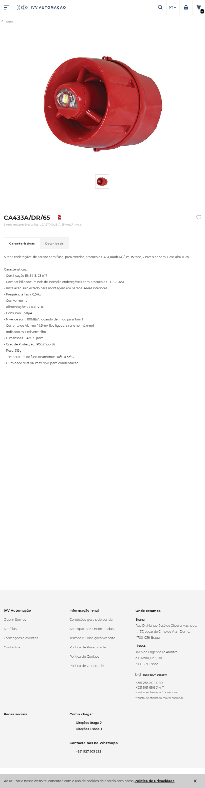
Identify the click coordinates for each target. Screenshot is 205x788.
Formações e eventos (21, 638)
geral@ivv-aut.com (155, 674)
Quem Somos (15, 619)
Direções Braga (88, 723)
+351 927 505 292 (87, 751)
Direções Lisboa (88, 729)
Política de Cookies (84, 656)
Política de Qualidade (87, 666)
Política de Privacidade (88, 647)
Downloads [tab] (54, 243)
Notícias (10, 629)
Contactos (12, 647)
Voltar (10, 21)
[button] (173, 7)
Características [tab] (22, 243)
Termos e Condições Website (92, 638)
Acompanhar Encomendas (92, 629)
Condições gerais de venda (91, 619)
